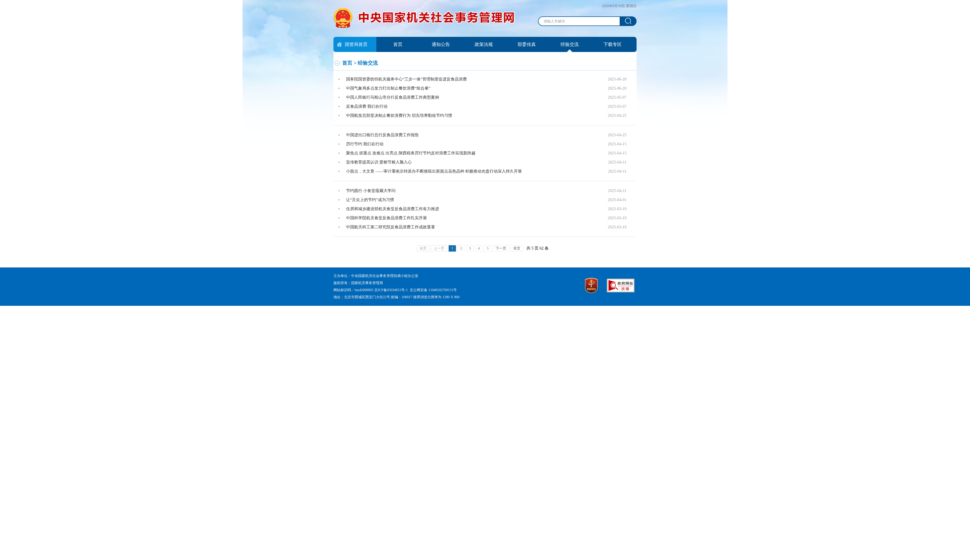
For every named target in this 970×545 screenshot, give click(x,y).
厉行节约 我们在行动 (364, 144)
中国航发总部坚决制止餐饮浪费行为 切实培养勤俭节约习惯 (399, 115)
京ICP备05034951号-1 (391, 290)
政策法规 (484, 44)
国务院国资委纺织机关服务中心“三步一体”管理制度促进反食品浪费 (406, 79)
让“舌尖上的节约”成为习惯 (370, 200)
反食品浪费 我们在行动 (366, 106)
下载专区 (612, 44)
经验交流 (570, 44)
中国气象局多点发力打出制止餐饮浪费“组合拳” (388, 88)
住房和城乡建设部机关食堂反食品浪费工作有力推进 (392, 209)
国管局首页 (356, 44)
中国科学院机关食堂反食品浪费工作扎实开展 (386, 218)
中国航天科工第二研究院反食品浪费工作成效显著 (390, 227)
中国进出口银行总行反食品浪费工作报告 (382, 135)
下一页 (501, 248)
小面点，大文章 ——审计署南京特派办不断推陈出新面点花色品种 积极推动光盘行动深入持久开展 (434, 171)
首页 (397, 44)
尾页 (516, 248)
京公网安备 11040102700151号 (433, 290)
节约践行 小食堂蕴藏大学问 (371, 190)
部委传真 (527, 44)
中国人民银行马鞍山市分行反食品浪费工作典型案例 (392, 97)
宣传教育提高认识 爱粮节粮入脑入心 (379, 162)
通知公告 (441, 44)
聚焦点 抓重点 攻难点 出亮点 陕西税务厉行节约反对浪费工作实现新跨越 (410, 153)
